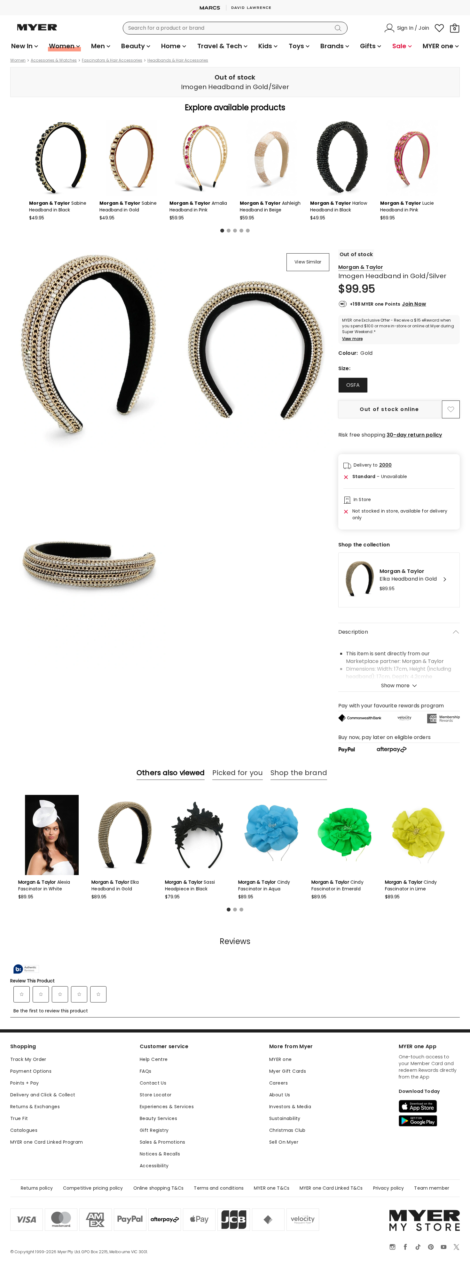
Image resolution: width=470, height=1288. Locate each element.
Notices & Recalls (160, 1154)
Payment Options (30, 1071)
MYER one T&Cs (271, 1188)
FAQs (146, 1071)
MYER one (280, 1059)
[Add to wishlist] (451, 409)
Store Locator (155, 1095)
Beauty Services (158, 1118)
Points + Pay (24, 1083)
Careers (278, 1083)
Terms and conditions (219, 1188)
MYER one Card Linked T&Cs (331, 1188)
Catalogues (23, 1130)
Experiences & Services (167, 1106)
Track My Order (28, 1059)
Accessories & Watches (54, 60)
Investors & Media (290, 1106)
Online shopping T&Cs (158, 1188)
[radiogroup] (399, 385)
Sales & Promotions (162, 1142)
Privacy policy (388, 1188)
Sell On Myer (283, 1142)
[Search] (339, 28)
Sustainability (285, 1118)
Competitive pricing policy (93, 1188)
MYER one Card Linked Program (46, 1142)
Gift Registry (154, 1130)
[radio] (353, 385)
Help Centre (154, 1059)
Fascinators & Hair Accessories (112, 60)
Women (18, 60)
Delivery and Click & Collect (42, 1095)
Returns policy (37, 1188)
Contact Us (153, 1083)
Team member (431, 1188)
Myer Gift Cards (287, 1071)
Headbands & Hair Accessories (177, 60)
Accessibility (154, 1165)
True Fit (19, 1118)
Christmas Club (287, 1130)
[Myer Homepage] (37, 31)
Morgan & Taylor (360, 267)
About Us (279, 1095)
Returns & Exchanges (35, 1106)
